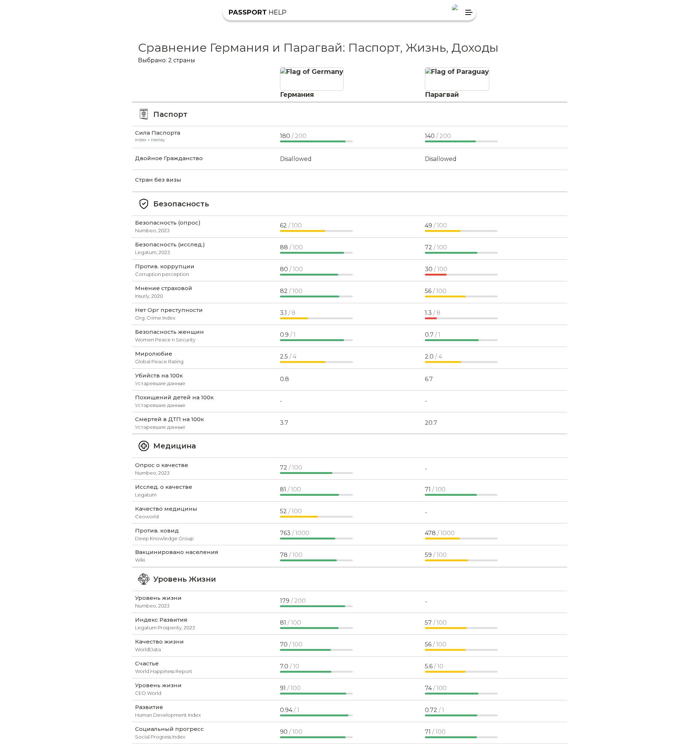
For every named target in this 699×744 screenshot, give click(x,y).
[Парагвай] (457, 72)
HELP (258, 12)
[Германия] (312, 72)
